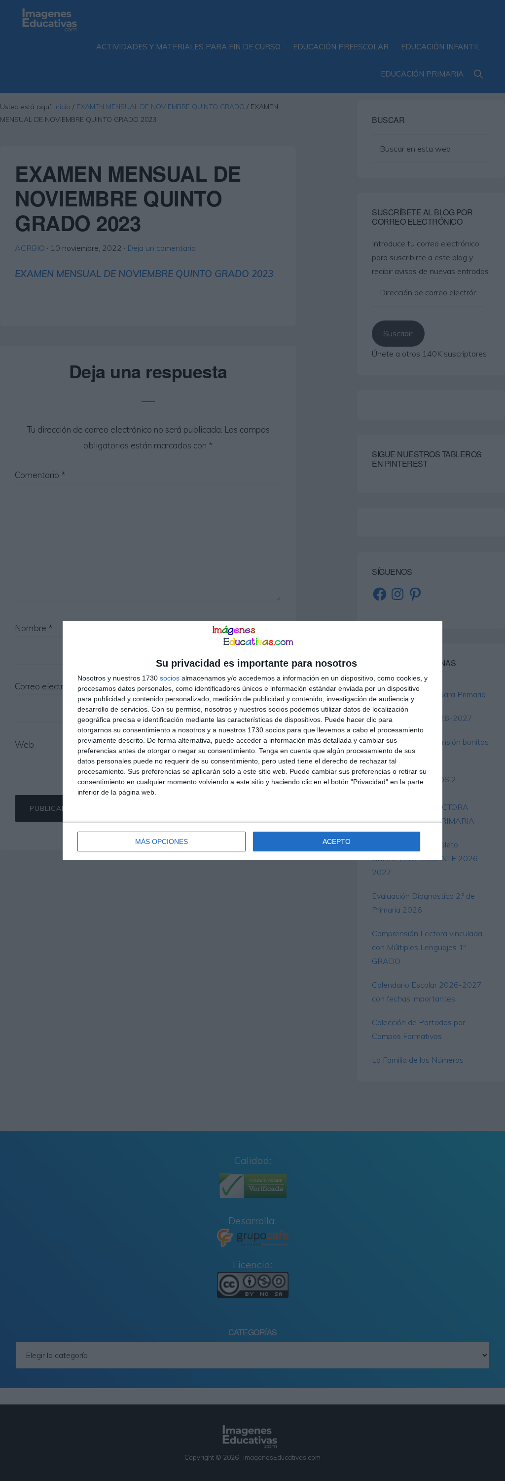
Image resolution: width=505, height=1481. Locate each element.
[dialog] (252, 741)
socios (170, 678)
